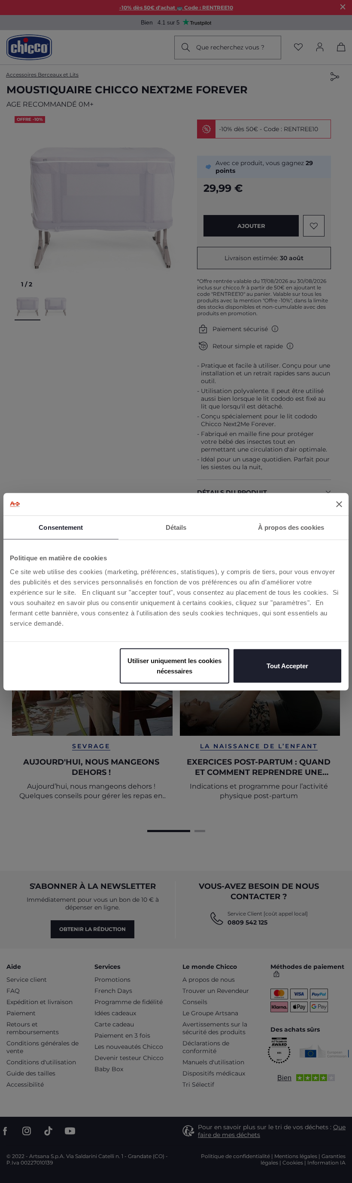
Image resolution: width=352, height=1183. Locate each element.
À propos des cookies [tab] (291, 527)
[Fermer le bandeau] (339, 504)
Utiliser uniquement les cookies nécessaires (174, 665)
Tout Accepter (287, 665)
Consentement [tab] (61, 527)
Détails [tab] (176, 527)
